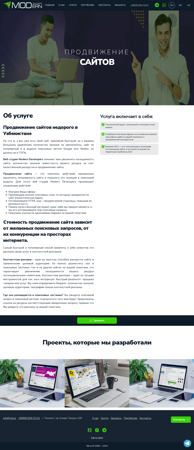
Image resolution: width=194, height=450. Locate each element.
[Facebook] (89, 430)
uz (188, 5)
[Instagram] (97, 430)
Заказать (120, 5)
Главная (49, 5)
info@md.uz (9, 418)
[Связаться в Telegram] (187, 443)
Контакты (104, 5)
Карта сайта (97, 437)
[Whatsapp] (164, 6)
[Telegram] (157, 6)
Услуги (73, 5)
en (180, 5)
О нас (61, 5)
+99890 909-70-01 (139, 5)
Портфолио (87, 5)
